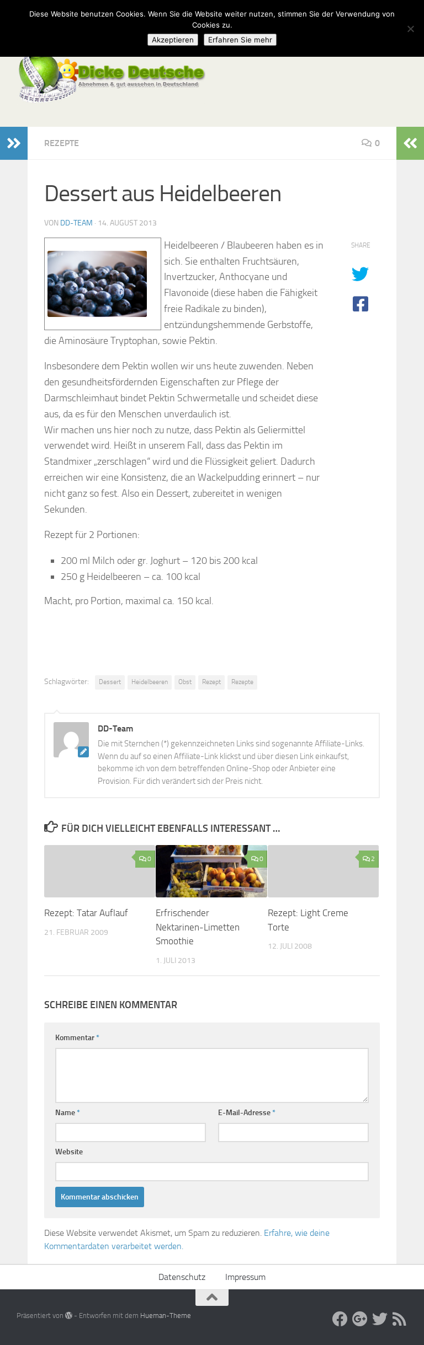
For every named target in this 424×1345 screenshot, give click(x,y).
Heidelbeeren (149, 682)
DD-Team (76, 223)
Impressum (245, 1277)
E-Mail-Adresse (246, 1112)
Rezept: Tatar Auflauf (86, 912)
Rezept (211, 682)
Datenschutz (181, 1277)
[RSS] (399, 1319)
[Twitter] (380, 1319)
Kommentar (77, 1037)
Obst (185, 682)
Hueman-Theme (165, 1315)
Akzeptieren (173, 39)
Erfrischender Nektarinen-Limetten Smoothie (198, 926)
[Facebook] (340, 1319)
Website (69, 1151)
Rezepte (61, 143)
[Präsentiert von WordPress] (68, 1315)
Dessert (110, 682)
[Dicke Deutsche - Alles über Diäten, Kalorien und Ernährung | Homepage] (111, 77)
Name (67, 1112)
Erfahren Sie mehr (240, 39)
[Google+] (360, 1319)
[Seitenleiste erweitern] (14, 143)
